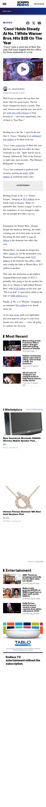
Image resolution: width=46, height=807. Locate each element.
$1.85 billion (19, 288)
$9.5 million (28, 199)
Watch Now (38, 4)
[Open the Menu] (4, 4)
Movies (7, 22)
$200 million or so (18, 295)
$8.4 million (21, 305)
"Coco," (13, 135)
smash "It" (14, 253)
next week (14, 314)
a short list (20, 145)
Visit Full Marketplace (34, 409)
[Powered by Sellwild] (39, 561)
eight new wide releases (18, 112)
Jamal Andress (18, 89)
